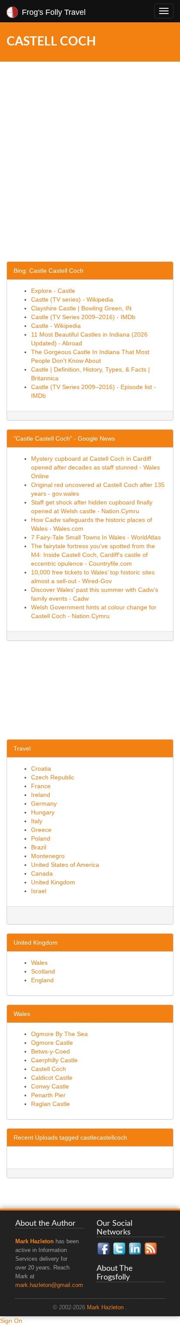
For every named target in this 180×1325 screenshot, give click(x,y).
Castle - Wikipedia (56, 325)
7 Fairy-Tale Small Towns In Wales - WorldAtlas (96, 537)
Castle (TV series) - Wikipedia (72, 299)
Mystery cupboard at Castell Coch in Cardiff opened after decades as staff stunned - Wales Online (95, 467)
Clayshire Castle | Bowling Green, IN (81, 308)
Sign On (11, 1320)
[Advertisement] (90, 169)
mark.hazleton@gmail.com (49, 1285)
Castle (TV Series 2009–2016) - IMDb (83, 316)
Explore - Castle (53, 290)
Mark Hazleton (105, 1307)
